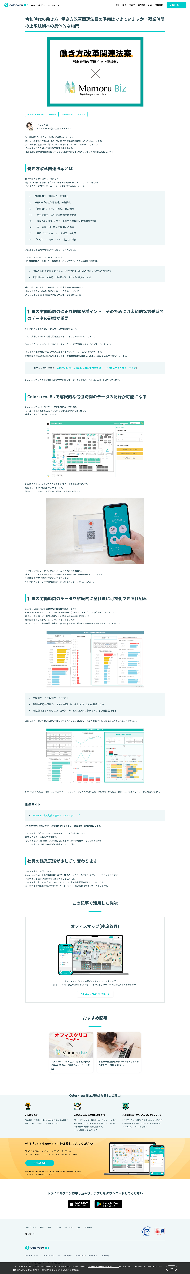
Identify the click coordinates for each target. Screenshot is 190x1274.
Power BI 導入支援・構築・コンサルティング (56, 815)
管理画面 (159, 5)
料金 (124, 5)
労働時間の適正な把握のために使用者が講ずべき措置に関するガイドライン (96, 367)
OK (171, 1268)
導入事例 (141, 5)
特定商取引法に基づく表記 (86, 1255)
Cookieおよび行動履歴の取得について (103, 1266)
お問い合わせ (39, 1163)
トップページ (30, 1227)
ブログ (132, 5)
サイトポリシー (31, 1255)
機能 (117, 5)
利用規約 (67, 1255)
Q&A (150, 5)
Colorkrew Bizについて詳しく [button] (95, 994)
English (31, 1233)
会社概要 (105, 1255)
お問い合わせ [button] (176, 5)
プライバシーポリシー (51, 1255)
